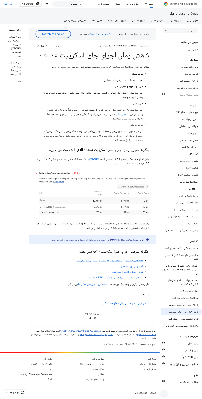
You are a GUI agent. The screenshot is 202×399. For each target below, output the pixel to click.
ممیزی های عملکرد (157, 20)
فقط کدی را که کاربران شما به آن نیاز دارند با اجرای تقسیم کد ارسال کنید (110, 260)
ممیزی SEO (97, 20)
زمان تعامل (121, 114)
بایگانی (101, 374)
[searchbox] (180, 30)
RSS (50, 379)
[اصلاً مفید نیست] (38, 45)
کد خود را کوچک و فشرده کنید (128, 266)
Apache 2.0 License (146, 334)
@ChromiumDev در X (41, 364)
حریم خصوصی (141, 392)
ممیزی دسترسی (138, 20)
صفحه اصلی (144, 45)
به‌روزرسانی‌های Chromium (92, 364)
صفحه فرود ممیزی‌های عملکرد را (93, 284)
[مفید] (42, 45)
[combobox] (68, 4)
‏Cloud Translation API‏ (99, 34)
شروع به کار (176, 20)
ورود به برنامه (9, 3)
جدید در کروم (104, 3)
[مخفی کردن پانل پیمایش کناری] (164, 393)
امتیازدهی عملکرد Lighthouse (121, 239)
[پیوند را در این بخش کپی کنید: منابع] (139, 294)
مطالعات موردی (132, 3)
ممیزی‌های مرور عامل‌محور (75, 20)
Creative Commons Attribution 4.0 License (80, 331)
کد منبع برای (124, 303)
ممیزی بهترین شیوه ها (117, 20)
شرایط (153, 392)
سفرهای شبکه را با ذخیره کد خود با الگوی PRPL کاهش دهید (114, 277)
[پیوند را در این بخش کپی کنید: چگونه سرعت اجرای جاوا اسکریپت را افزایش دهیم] (75, 252)
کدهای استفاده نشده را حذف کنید (127, 272)
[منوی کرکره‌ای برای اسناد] (145, 4)
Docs (194, 14)
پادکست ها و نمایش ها (95, 379)
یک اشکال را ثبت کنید (147, 364)
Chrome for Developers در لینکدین (35, 374)
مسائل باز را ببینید (148, 369)
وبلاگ (117, 3)
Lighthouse (177, 14)
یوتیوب (49, 369)
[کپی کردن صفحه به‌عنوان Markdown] (46, 55)
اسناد (151, 3)
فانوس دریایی (192, 20)
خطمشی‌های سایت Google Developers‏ (96, 334)
